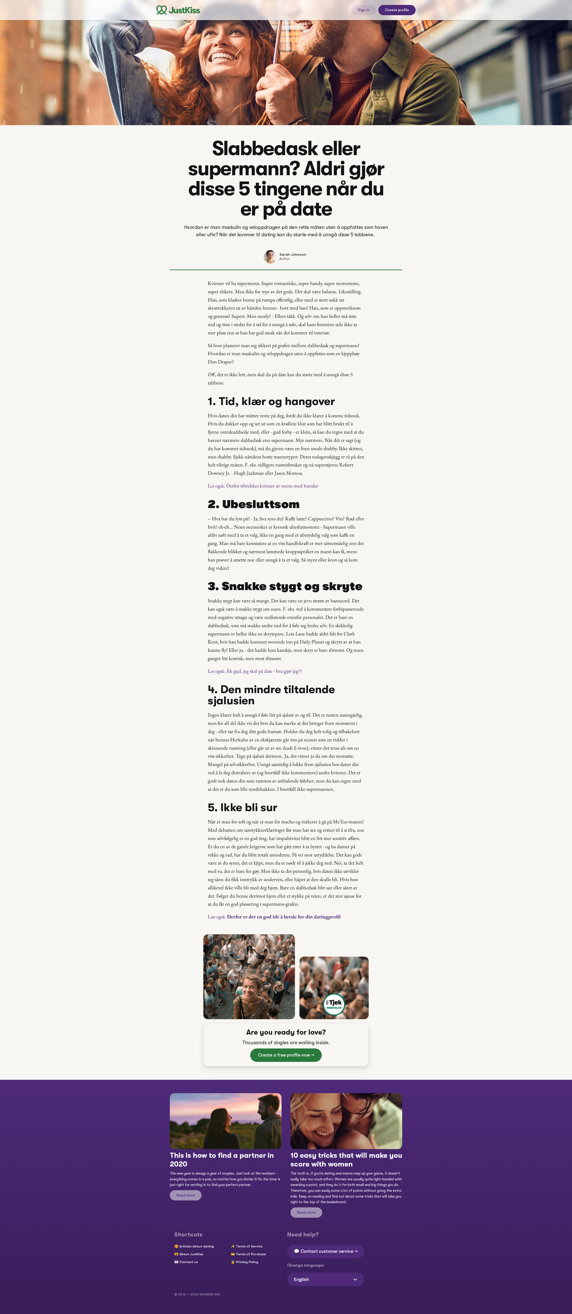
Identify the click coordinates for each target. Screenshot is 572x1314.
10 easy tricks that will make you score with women (347, 1159)
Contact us (188, 1262)
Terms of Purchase (251, 1254)
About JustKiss (191, 1254)
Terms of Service (249, 1246)
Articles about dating (196, 1246)
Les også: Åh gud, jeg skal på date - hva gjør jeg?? (255, 671)
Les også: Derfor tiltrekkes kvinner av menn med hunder (263, 485)
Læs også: (274, 916)
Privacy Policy (247, 1262)
